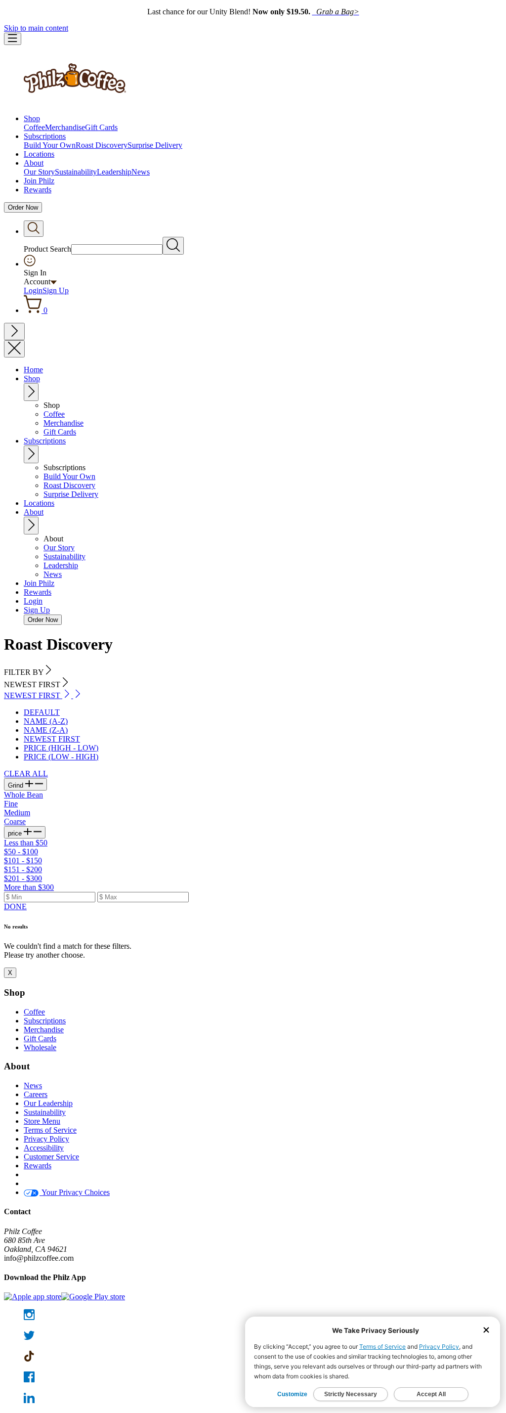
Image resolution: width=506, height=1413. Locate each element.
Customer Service (51, 1156)
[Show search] (33, 229)
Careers (35, 1094)
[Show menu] (12, 39)
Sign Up (55, 290)
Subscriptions (45, 136)
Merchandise (65, 127)
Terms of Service (50, 1130)
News (140, 172)
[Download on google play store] (93, 1296)
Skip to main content (36, 28)
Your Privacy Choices (75, 1192)
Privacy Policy (46, 1139)
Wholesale (40, 1047)
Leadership (114, 172)
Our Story (39, 172)
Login (33, 290)
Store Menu (42, 1121)
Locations (39, 154)
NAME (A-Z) (46, 721)
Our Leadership (48, 1103)
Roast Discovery (101, 145)
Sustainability (76, 172)
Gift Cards (101, 127)
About (33, 163)
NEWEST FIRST (52, 739)
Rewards (37, 189)
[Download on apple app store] (32, 1296)
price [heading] (16, 833)
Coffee (34, 127)
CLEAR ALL (26, 773)
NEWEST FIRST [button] (33, 695)
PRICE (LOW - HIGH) (61, 756)
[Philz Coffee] (75, 101)
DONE (15, 906)
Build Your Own (50, 145)
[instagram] (253, 1315)
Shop (32, 118)
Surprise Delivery (154, 145)
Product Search (47, 249)
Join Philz (39, 181)
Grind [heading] (16, 785)
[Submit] (173, 246)
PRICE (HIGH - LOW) (61, 748)
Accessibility (44, 1148)
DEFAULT (42, 712)
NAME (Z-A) (46, 730)
